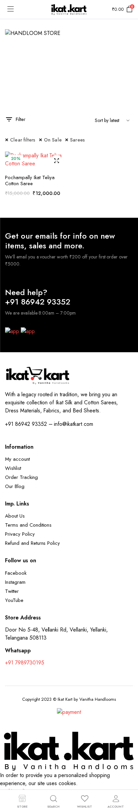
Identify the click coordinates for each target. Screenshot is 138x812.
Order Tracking (21, 477)
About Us (15, 516)
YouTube (14, 600)
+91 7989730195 (24, 662)
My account (17, 459)
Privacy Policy (20, 534)
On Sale (53, 139)
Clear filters (23, 139)
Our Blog (14, 486)
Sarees (77, 139)
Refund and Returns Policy (32, 543)
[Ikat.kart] (69, 9)
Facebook (15, 573)
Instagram (15, 582)
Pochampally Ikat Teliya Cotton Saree (30, 180)
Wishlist (13, 468)
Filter (20, 119)
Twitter (12, 591)
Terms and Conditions (28, 525)
